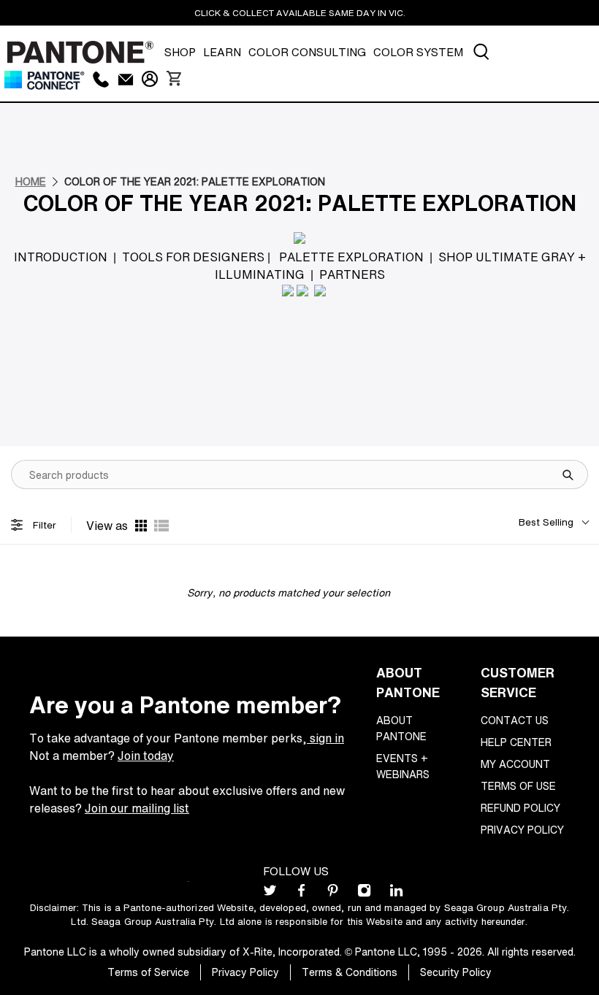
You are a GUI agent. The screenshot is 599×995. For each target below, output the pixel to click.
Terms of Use (518, 786)
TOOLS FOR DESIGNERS (193, 257)
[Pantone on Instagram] (364, 893)
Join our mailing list (137, 808)
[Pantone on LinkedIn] (396, 893)
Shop (180, 52)
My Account (515, 764)
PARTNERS (352, 274)
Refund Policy (520, 807)
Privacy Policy (522, 829)
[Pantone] (80, 52)
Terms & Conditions (349, 972)
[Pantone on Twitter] (270, 893)
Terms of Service (148, 972)
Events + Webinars (403, 766)
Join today (146, 755)
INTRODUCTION (60, 257)
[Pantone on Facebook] (301, 893)
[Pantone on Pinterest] (333, 893)
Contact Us (515, 720)
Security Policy (456, 972)
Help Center (516, 742)
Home (30, 181)
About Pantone (401, 728)
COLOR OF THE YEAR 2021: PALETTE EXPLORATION (194, 181)
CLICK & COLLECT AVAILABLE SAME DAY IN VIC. (299, 12)
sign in (325, 738)
